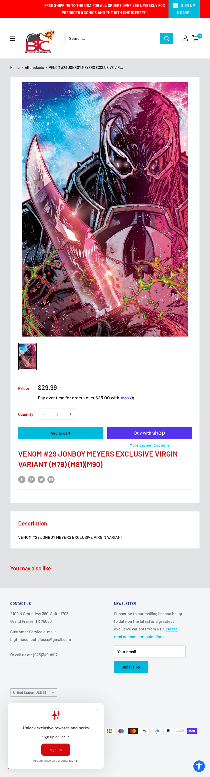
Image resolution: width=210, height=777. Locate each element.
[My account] (185, 38)
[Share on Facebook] (21, 479)
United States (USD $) (29, 692)
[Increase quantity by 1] (70, 414)
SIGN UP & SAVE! (186, 9)
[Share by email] (51, 479)
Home (15, 67)
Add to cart (60, 433)
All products (34, 67)
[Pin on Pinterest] (31, 479)
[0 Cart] (195, 38)
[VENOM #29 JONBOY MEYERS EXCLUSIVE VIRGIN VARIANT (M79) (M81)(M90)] (27, 356)
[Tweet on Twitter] (41, 479)
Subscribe (131, 666)
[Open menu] (12, 39)
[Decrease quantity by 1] (43, 414)
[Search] (166, 38)
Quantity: (26, 414)
